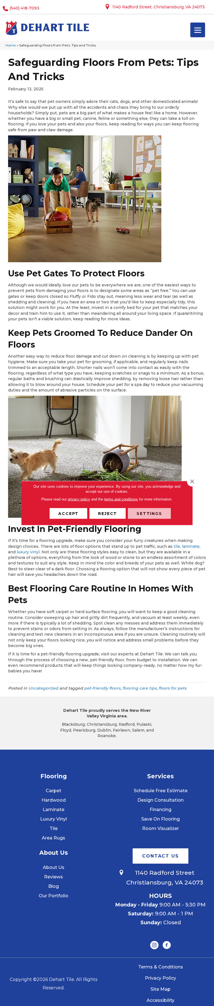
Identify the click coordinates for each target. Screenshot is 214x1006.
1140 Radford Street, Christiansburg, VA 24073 (158, 6)
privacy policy (79, 499)
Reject (107, 513)
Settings (149, 513)
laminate (191, 546)
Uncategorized (43, 688)
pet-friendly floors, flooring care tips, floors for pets (135, 688)
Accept (68, 513)
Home (11, 45)
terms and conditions (121, 499)
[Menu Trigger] (197, 30)
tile (177, 546)
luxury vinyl (28, 551)
